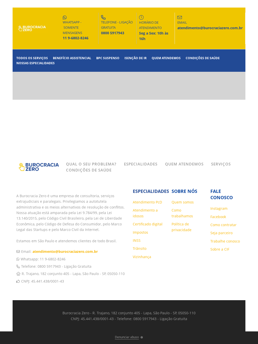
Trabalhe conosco (225, 241)
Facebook (218, 216)
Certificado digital (148, 224)
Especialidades (140, 163)
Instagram (219, 208)
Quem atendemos (166, 58)
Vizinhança (142, 256)
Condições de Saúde (203, 58)
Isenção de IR (135, 58)
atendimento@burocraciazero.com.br (65, 251)
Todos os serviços (32, 58)
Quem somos (183, 202)
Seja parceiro (221, 232)
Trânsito (139, 248)
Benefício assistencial (72, 58)
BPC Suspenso (107, 58)
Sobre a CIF (219, 249)
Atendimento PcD (147, 202)
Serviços (221, 163)
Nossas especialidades (35, 63)
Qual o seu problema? (91, 163)
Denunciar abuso (127, 337)
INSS (137, 240)
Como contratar (223, 224)
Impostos (140, 232)
